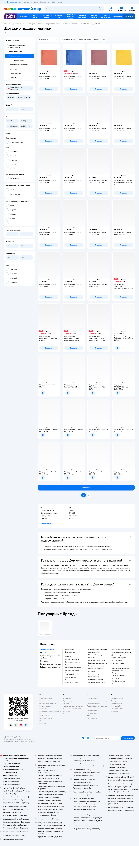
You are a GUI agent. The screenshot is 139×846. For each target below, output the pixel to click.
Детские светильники (72, 662)
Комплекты (13, 78)
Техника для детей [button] (47, 650)
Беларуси (32, 741)
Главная (7, 24)
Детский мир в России (11, 741)
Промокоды (43, 709)
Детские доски (117, 684)
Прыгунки (115, 673)
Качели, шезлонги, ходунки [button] (50, 664)
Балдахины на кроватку (96, 666)
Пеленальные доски (72, 683)
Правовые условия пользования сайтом (32, 737)
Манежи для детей (94, 677)
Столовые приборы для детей (121, 652)
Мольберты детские (118, 681)
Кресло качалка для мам (96, 668)
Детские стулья (93, 652)
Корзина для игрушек (119, 658)
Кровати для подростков (96, 660)
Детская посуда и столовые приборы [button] (50, 657)
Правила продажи (45, 706)
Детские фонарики (71, 665)
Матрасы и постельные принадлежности (44, 24)
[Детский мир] (22, 9)
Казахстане (23, 741)
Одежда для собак (117, 709)
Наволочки (13, 69)
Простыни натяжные (16, 60)
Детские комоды (93, 674)
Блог (88, 716)
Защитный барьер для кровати (98, 663)
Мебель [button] (43, 653)
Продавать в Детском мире (48, 701)
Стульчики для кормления (96, 682)
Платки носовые (15, 73)
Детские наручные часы (73, 667)
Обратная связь (44, 721)
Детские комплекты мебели (121, 649)
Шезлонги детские (118, 676)
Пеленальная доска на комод (97, 649)
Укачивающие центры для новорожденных (120, 669)
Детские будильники (72, 659)
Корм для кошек (116, 701)
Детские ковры (117, 660)
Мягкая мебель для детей (96, 655)
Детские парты (70, 680)
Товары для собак (116, 703)
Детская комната (18, 24)
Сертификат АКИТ (45, 718)
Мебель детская (70, 677)
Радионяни (68, 656)
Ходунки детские (117, 666)
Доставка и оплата (45, 698)
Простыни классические (18, 65)
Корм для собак (116, 706)
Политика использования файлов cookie (47, 715)
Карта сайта (43, 723)
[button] (129, 16)
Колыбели (91, 671)
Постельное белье (72, 24)
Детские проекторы (72, 670)
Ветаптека (114, 711)
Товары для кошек (117, 698)
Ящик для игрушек (118, 663)
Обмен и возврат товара (47, 703)
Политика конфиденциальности (50, 711)
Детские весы (69, 649)
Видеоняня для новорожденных (70, 653)
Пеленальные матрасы (95, 679)
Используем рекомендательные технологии (19, 739)
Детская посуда (117, 655)
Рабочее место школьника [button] (50, 667)
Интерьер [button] (44, 661)
